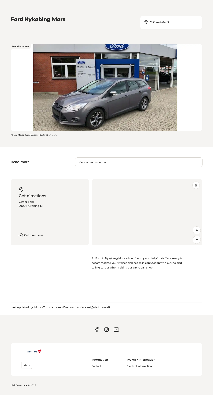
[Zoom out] (197, 240)
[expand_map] (196, 185)
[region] (147, 212)
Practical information (139, 366)
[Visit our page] (97, 329)
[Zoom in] (197, 230)
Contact (96, 366)
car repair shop (143, 267)
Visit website (158, 21)
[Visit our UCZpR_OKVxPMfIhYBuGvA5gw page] (116, 329)
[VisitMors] (31, 351)
